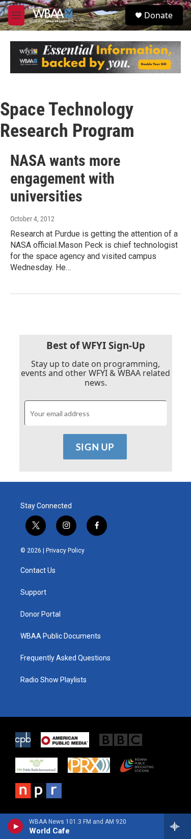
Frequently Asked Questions (65, 658)
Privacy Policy (65, 550)
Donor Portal (40, 614)
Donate (158, 15)
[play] (15, 826)
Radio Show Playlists (53, 680)
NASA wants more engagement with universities (65, 178)
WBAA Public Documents (60, 636)
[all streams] (177, 826)
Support (33, 592)
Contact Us (38, 570)
